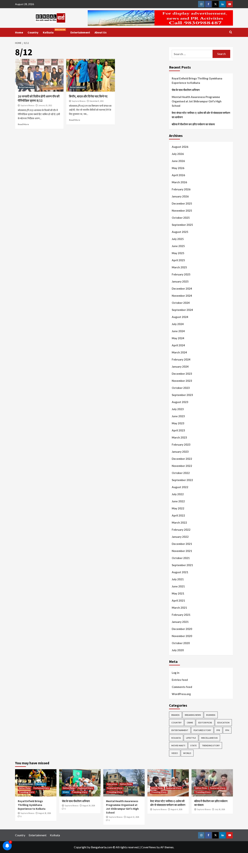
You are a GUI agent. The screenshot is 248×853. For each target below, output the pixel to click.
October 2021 (181, 558)
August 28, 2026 (44, 813)
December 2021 (182, 543)
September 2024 (182, 309)
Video (174, 753)
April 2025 (178, 260)
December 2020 (182, 628)
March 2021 (179, 607)
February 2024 (181, 359)
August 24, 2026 (88, 805)
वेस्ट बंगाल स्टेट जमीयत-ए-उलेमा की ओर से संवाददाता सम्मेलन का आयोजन (201, 115)
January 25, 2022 (45, 105)
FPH (227, 730)
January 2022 (180, 536)
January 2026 (180, 196)
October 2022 (181, 472)
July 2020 (178, 650)
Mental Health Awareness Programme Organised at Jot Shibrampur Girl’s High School (196, 101)
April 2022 (178, 515)
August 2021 (180, 572)
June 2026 (178, 161)
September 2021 (182, 565)
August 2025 (180, 231)
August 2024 (180, 317)
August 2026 (180, 146)
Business (210, 715)
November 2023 (182, 380)
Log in (175, 672)
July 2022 (178, 494)
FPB (218, 730)
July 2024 (178, 324)
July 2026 (178, 153)
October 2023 (181, 387)
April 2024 (178, 345)
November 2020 (182, 636)
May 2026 (178, 168)
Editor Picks (205, 722)
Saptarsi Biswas (27, 105)
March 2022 (179, 522)
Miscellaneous (209, 738)
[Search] (230, 32)
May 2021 (178, 593)
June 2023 (178, 416)
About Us (101, 32)
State (193, 745)
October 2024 (181, 302)
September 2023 (182, 395)
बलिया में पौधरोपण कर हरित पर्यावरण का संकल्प (193, 124)
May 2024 (178, 338)
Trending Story (211, 745)
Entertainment (80, 32)
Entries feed (180, 679)
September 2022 (182, 480)
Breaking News (193, 715)
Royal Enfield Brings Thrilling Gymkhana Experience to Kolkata (197, 80)
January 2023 (180, 451)
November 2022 (182, 465)
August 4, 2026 (176, 809)
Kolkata (54, 31)
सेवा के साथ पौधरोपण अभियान (186, 89)
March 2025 (179, 267)
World (187, 753)
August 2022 (180, 487)
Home (19, 32)
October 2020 (181, 643)
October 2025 (181, 217)
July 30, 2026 (220, 809)
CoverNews (148, 847)
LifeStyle (191, 738)
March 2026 (179, 182)
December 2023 (182, 373)
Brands (175, 715)
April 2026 (178, 175)
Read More (23, 124)
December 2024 (182, 288)
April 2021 (178, 600)
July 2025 (178, 239)
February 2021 (181, 614)
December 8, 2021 (97, 101)
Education (223, 722)
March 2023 (179, 437)
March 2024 (179, 352)
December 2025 (182, 203)
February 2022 (181, 529)
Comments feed (182, 686)
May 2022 (178, 508)
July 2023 (178, 409)
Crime (190, 722)
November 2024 (182, 295)
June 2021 (178, 586)
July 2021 (178, 579)
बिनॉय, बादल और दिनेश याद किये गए (88, 96)
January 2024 (180, 366)
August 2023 (180, 402)
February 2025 (181, 274)
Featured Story (202, 730)
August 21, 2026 (133, 817)
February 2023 (181, 444)
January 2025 (180, 281)
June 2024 (178, 331)
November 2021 (182, 550)
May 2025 (178, 253)
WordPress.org (181, 694)
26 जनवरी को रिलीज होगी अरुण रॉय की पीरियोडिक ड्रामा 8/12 (39, 98)
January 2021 (180, 621)
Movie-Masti (178, 745)
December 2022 (182, 458)
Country (33, 32)
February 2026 (181, 189)
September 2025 (182, 224)
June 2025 (178, 246)
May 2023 (178, 423)
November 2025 (182, 210)
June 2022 (178, 501)
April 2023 (178, 430)
